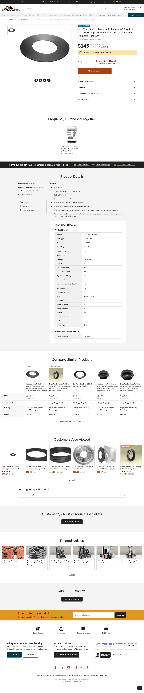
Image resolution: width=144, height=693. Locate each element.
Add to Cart (95, 71)
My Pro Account (136, 15)
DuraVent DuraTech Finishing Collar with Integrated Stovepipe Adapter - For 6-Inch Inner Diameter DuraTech (131, 468)
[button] (101, 165)
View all (72, 480)
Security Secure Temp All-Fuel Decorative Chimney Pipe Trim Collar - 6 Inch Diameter (36, 468)
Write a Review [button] (83, 39)
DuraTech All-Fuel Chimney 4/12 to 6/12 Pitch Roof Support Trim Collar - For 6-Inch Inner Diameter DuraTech (36, 387)
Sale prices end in (111, 2)
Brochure (26, 206)
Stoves (25, 15)
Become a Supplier (66, 655)
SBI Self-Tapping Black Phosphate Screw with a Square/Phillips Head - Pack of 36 (72, 147)
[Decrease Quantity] (86, 62)
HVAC (38, 15)
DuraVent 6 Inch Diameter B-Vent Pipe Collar (83, 468)
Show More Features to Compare (72, 421)
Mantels (44, 15)
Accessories (53, 15)
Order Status (112, 15)
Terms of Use (67, 681)
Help (119, 15)
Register (14, 655)
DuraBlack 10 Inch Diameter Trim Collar (82, 385)
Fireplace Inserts (16, 15)
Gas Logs (32, 15)
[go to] (72, 134)
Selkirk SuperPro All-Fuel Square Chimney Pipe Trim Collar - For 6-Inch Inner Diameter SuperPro (106, 468)
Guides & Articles (88, 15)
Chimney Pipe (12, 19)
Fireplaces (5, 15)
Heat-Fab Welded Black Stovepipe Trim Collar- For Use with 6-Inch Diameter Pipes (11, 468)
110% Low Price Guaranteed (59, 2)
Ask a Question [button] (95, 39)
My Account (102, 15)
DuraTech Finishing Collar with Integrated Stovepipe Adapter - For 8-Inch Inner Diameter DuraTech (131, 387)
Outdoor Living (76, 15)
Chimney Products (64, 15)
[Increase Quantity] (92, 62)
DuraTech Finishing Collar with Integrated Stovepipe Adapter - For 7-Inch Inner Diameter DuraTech (107, 387)
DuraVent (32, 183)
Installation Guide (29, 210)
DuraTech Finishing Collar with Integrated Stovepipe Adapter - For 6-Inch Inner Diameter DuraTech (60, 387)
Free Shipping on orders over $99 (33, 2)
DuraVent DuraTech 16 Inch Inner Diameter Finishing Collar (59, 468)
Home (4, 19)
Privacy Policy (77, 681)
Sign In (30, 655)
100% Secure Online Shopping (85, 2)
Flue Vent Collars (23, 19)
